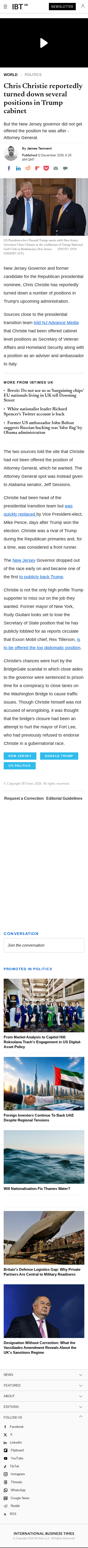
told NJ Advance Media (56, 322)
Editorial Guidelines (64, 798)
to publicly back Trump (41, 576)
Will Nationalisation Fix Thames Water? (37, 1188)
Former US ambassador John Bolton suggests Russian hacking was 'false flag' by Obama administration (43, 428)
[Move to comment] (65, 168)
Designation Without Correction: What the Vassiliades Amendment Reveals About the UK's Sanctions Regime (40, 1347)
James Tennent (39, 148)
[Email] (55, 168)
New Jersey (23, 560)
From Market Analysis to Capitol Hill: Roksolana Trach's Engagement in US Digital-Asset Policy (42, 1042)
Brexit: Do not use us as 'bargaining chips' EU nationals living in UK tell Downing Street (44, 396)
